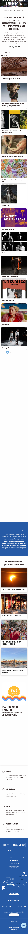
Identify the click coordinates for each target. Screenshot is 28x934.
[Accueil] (9, 5)
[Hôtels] (10, 5)
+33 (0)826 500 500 (13, 863)
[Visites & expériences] (12, 5)
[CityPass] (11, 5)
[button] (18, 5)
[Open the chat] (24, 925)
